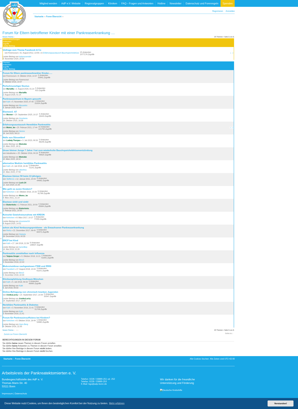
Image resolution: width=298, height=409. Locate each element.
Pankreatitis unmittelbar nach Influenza (23, 253)
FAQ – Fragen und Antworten (137, 3)
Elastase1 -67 (10, 111)
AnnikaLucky (12, 295)
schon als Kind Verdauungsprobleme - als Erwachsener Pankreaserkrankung (43, 227)
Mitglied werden (48, 3)
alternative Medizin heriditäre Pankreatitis (25, 163)
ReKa (8, 230)
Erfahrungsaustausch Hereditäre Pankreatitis (26, 124)
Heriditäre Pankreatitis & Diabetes (20, 305)
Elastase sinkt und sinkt (15, 202)
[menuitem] (229, 11)
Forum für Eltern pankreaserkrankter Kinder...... (27, 73)
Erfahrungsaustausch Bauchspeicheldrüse (61, 53)
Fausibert (10, 269)
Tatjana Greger (12, 256)
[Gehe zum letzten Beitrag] (32, 57)
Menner (9, 115)
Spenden (228, 3)
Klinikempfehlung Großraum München (23, 279)
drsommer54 (24, 221)
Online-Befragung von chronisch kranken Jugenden (30, 292)
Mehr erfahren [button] (116, 403)
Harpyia (22, 234)
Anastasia (23, 118)
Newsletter (175, 3)
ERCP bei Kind (10, 240)
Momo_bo (10, 127)
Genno (22, 131)
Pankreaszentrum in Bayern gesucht (22, 99)
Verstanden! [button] (280, 403)
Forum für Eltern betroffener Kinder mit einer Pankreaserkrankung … (58, 33)
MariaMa (10, 89)
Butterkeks (11, 205)
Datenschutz (21, 393)
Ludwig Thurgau (13, 140)
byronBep (23, 247)
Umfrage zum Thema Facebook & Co (22, 50)
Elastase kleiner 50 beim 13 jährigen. (22, 176)
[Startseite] (14, 15)
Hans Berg (23, 324)
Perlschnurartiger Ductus (16, 86)
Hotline (161, 3)
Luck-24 (22, 183)
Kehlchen (10, 192)
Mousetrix (23, 105)
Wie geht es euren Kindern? (17, 189)
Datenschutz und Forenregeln (202, 3)
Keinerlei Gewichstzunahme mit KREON (24, 214)
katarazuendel (25, 57)
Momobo (23, 144)
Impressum (7, 393)
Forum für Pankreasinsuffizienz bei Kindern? (26, 317)
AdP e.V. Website (71, 3)
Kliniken (112, 3)
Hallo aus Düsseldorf (14, 137)
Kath (8, 102)
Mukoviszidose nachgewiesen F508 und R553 (27, 266)
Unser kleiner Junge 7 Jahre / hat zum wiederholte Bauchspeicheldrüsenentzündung (48, 150)
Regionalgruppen (94, 3)
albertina (23, 170)
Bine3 (21, 260)
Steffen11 (10, 179)
